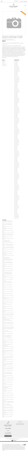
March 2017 (16, 150)
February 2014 (16, 184)
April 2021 (15, 105)
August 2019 (16, 123)
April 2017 (15, 149)
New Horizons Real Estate (6, 336)
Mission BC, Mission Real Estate (7, 335)
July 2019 (15, 124)
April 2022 (16, 96)
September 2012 (16, 199)
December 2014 (16, 175)
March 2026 (16, 65)
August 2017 (16, 145)
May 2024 (15, 85)
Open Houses (4, 64)
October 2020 (16, 111)
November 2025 (16, 69)
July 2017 (15, 146)
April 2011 (15, 212)
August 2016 (16, 156)
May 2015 (15, 170)
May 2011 (15, 211)
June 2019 (15, 125)
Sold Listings (4, 65)
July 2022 (15, 93)
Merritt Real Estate (5, 330)
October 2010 (16, 217)
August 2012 (16, 200)
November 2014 (16, 176)
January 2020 (16, 119)
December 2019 (16, 120)
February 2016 (16, 162)
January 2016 (16, 163)
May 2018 (15, 137)
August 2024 (16, 82)
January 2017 (16, 152)
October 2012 (16, 198)
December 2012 (16, 196)
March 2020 (16, 117)
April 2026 (16, 64)
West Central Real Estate (6, 404)
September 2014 (16, 178)
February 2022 (16, 98)
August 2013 (16, 190)
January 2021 (16, 108)
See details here (4, 44)
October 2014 (16, 177)
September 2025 (17, 71)
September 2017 (16, 144)
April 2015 (15, 171)
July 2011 (15, 209)
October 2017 (16, 143)
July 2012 (15, 201)
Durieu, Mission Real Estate (6, 281)
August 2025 (16, 72)
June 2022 (16, 94)
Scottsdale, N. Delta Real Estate (7, 372)
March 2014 (16, 183)
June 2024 (16, 84)
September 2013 (16, 189)
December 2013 (16, 186)
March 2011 (16, 213)
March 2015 (16, 172)
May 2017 (15, 148)
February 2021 (16, 107)
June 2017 (15, 147)
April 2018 (15, 138)
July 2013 (15, 191)
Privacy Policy (19, 438)
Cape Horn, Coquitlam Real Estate (7, 244)
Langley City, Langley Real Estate (7, 322)
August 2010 (16, 218)
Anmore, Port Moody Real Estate (7, 223)
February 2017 (16, 151)
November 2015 (16, 165)
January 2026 (16, 67)
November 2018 (16, 131)
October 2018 (16, 132)
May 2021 (15, 104)
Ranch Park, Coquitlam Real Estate (7, 363)
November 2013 (16, 187)
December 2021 (16, 99)
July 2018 (15, 135)
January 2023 (16, 90)
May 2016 (15, 159)
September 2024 (17, 81)
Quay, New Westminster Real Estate (7, 356)
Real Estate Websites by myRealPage (14, 439)
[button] (20, 1)
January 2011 (16, 215)
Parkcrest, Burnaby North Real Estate (8, 350)
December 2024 (16, 78)
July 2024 (15, 83)
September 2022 (17, 91)
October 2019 (16, 121)
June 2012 (15, 202)
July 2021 (15, 103)
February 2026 (16, 66)
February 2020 (16, 118)
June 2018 (15, 136)
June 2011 (15, 210)
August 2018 (16, 134)
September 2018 (16, 133)
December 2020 (16, 109)
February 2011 (16, 214)
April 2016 (15, 160)
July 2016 (15, 157)
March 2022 (16, 97)
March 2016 (16, 161)
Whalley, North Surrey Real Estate (7, 409)
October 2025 (16, 70)
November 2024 (16, 79)
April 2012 (15, 204)
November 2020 (16, 110)
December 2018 (16, 130)
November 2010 (16, 216)
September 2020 (17, 112)
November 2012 (16, 197)
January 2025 (16, 77)
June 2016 (15, 158)
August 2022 (16, 92)
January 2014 (16, 185)
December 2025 (16, 68)
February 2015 (16, 173)
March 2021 (16, 106)
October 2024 (16, 80)
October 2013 (16, 188)
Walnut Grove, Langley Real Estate (7, 401)
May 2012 (15, 203)
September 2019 (16, 122)
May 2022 (15, 95)
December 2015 (16, 164)
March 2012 (16, 205)
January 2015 (16, 174)
